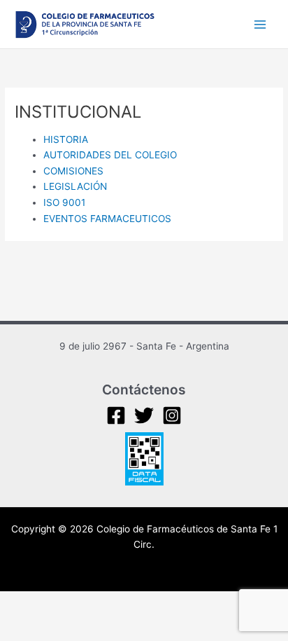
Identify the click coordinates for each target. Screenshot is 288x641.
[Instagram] (172, 415)
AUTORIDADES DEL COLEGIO (110, 154)
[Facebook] (116, 415)
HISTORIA (67, 139)
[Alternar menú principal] (260, 24)
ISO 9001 (64, 202)
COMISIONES (73, 171)
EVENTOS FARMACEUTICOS (108, 218)
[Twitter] (144, 415)
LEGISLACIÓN (76, 186)
